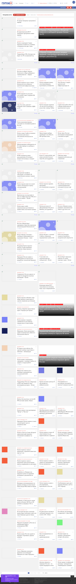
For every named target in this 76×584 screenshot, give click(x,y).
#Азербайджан (67, 560)
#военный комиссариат (55, 328)
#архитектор (26, 307)
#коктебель (54, 27)
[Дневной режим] (73, 2)
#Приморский (42, 27)
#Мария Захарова (27, 142)
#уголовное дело (27, 69)
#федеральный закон (28, 448)
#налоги (25, 120)
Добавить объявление (43, 3)
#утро (25, 30)
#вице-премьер (67, 80)
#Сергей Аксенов (48, 27)
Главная (28, 14)
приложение (63, 7)
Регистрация (21, 3)
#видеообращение (49, 283)
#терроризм (67, 153)
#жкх (40, 153)
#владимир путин (60, 27)
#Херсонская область (51, 49)
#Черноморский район (68, 27)
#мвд (47, 459)
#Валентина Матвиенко (28, 131)
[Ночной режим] (74, 2)
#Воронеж (48, 304)
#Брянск (52, 304)
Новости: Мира (33, 14)
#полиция (41, 328)
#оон (25, 221)
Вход (16, 3)
